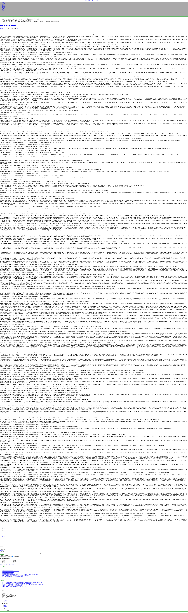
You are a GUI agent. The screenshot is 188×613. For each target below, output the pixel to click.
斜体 (9, 556)
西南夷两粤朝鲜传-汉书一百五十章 (8, 545)
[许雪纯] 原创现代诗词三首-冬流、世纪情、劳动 (10, 571)
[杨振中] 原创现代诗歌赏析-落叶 (7, 570)
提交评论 (2, 554)
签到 (11, 556)
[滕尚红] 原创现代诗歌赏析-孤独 (7, 573)
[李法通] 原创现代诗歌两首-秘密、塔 (8, 569)
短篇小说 (3, 11)
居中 (7, 556)
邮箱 (3, 561)
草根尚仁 (5, 601)
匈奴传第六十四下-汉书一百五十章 (6, 527)
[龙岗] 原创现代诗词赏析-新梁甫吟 (8, 572)
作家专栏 (3, 8)
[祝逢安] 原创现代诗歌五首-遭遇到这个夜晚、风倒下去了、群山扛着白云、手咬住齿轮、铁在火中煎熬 (20, 574)
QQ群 (41, 17)
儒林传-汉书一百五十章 (6, 537)
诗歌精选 (3, 3)
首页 (3, 2)
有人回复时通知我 (4, 555)
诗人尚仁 (5, 600)
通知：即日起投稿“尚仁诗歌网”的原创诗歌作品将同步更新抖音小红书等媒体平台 (16, 575)
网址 (3, 562)
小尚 (4, 28)
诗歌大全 (3, 4)
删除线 (5, 556)
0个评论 (17, 28)
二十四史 (2, 28)
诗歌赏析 (3, 5)
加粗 (3, 556)
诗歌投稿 (3, 6)
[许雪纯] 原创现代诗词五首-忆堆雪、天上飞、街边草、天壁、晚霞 (13, 576)
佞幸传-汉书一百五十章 (17, 527)
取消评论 (2, 550)
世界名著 (3, 10)
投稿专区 (3, 9)
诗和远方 (3, 7)
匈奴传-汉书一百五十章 (8, 25)
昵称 (3, 560)
